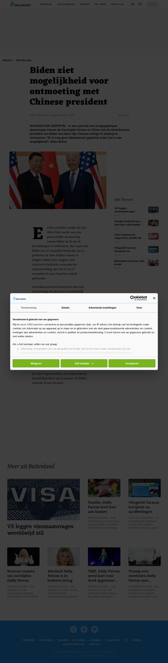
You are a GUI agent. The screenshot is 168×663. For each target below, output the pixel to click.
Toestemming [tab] (28, 307)
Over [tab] (139, 307)
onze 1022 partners (32, 324)
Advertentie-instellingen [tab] (102, 307)
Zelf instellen (82, 363)
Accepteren (132, 363)
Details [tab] (66, 307)
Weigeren (36, 363)
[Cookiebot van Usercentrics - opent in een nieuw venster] (132, 298)
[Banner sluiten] (154, 298)
